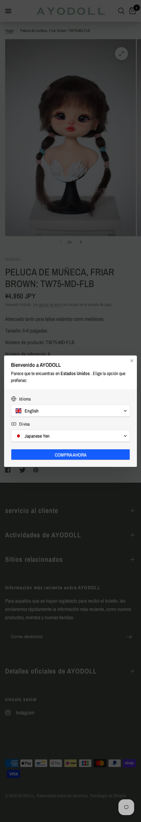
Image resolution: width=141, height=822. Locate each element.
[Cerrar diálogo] (132, 360)
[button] (70, 411)
